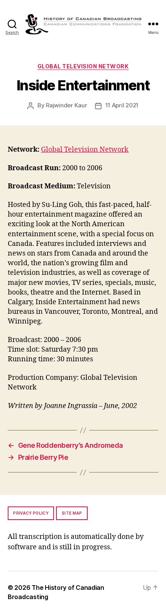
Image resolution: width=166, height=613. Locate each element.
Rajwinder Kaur (66, 105)
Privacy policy (31, 513)
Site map (72, 513)
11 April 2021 (122, 105)
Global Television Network (83, 66)
